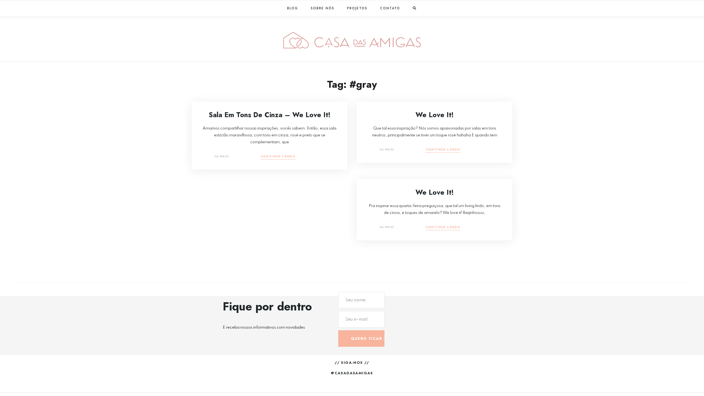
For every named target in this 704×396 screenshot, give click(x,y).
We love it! (435, 115)
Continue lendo (278, 156)
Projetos (357, 8)
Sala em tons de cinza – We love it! (270, 115)
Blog (292, 8)
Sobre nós (322, 8)
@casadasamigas (352, 373)
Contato (390, 8)
